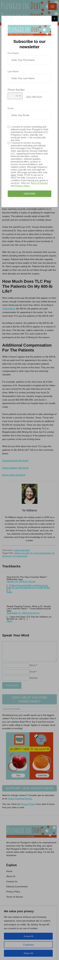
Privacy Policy (22, 185)
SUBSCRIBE (30, 194)
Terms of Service (39, 183)
